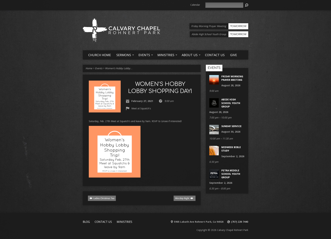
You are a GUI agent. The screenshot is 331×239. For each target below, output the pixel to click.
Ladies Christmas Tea (103, 198)
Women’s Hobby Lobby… (119, 68)
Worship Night (182, 198)
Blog (86, 222)
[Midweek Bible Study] (214, 153)
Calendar (195, 4)
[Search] (246, 5)
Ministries (124, 222)
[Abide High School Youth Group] (214, 106)
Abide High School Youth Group (230, 103)
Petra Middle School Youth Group (230, 174)
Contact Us (103, 222)
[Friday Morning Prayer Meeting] (214, 82)
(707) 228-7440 (239, 221)
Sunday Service (231, 126)
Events (98, 68)
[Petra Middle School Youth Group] (214, 176)
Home (89, 68)
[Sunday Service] (214, 132)
